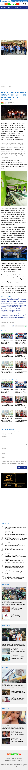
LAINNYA (3, 90)
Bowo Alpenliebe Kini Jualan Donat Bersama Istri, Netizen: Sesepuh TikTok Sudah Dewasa (17, 733)
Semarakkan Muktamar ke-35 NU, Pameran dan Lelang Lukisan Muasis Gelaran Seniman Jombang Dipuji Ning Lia (13, 310)
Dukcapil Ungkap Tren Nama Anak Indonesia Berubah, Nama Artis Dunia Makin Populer (18, 740)
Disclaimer (20, 760)
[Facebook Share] (13, 326)
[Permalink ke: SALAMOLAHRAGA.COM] (2, 103)
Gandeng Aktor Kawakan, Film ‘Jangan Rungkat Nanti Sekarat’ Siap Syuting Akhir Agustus (13, 727)
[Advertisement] (14, 24)
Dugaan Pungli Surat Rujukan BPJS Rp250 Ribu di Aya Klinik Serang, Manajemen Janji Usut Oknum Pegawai (13, 686)
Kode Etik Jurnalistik (17, 758)
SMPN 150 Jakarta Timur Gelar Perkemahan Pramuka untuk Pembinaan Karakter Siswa (15, 555)
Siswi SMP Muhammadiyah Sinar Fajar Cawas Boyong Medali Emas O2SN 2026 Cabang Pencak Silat (18, 650)
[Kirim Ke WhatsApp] (25, 326)
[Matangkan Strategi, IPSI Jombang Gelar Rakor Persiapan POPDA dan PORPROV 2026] (6, 658)
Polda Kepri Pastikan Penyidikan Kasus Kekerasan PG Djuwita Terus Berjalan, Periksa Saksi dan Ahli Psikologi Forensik (17, 609)
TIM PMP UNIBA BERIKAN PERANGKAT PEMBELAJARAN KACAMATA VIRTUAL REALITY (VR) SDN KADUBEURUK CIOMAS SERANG (15, 550)
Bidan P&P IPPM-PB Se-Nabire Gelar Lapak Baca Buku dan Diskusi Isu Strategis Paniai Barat (13, 302)
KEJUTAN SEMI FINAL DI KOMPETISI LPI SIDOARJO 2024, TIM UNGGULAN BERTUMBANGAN (14, 578)
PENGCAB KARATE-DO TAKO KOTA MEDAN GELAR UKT (15, 528)
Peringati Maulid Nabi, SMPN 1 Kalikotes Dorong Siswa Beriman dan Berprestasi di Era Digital (13, 314)
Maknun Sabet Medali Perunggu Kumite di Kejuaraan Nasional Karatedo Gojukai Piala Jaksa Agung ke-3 (13, 644)
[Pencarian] (26, 4)
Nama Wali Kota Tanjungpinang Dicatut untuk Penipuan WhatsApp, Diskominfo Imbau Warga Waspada (18, 616)
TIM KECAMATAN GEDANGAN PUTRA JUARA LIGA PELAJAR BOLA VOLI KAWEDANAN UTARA (16, 539)
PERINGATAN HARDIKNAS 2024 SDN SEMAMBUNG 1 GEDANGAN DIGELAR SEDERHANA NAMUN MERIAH (14, 561)
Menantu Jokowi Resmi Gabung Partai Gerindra (14, 572)
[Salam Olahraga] (12, 4)
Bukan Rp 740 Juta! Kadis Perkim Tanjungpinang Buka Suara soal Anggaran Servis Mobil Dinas (18, 699)
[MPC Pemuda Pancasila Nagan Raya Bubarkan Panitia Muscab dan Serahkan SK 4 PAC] (21, 364)
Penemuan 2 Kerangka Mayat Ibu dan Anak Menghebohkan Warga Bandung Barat (14, 544)
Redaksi (8, 758)
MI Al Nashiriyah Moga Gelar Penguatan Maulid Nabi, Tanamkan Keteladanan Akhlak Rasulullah (13, 298)
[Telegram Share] (22, 326)
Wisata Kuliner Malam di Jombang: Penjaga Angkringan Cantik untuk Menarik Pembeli (15, 533)
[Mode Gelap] (23, 4)
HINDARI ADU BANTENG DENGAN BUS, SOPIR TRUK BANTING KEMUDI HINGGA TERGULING (14, 567)
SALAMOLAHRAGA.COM (9, 102)
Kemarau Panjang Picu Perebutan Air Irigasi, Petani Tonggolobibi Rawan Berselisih (18, 692)
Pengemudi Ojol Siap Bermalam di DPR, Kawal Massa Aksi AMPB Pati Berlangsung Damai (13, 603)
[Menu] (2, 4)
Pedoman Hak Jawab (14, 762)
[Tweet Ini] (16, 326)
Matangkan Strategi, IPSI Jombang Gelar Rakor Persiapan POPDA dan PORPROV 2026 (17, 657)
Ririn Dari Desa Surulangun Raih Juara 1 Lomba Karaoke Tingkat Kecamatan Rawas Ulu (13, 306)
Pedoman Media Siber (10, 760)
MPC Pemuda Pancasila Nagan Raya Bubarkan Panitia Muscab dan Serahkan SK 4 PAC (13, 318)
